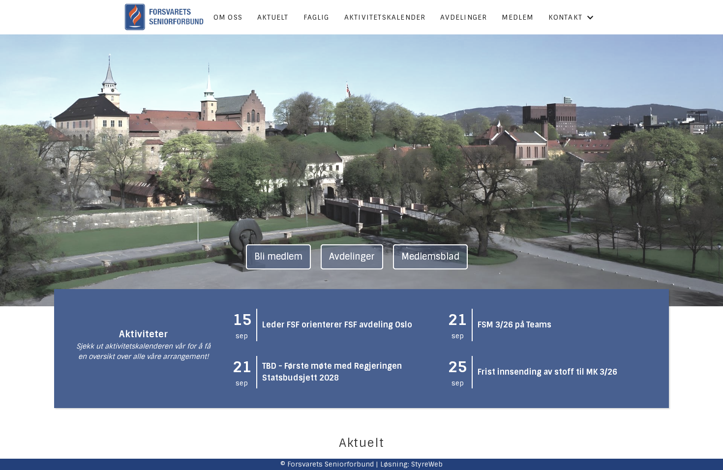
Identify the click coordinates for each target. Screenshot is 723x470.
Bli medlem (278, 257)
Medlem (517, 17)
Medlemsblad (430, 257)
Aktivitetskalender (385, 17)
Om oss (227, 17)
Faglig (316, 17)
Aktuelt (272, 17)
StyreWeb (427, 464)
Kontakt (565, 17)
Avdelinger (463, 17)
